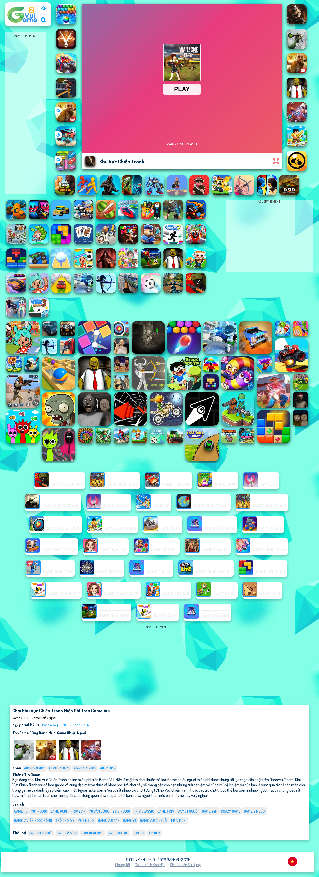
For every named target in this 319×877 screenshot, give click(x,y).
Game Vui (14, 5)
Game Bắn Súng (67, 833)
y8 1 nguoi (39, 811)
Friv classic (143, 811)
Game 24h (209, 811)
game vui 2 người (154, 820)
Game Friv (166, 811)
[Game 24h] (43, 8)
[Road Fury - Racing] (66, 144)
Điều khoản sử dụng (185, 864)
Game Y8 (130, 820)
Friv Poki (178, 820)
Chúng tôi (122, 864)
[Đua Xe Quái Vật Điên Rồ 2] (66, 71)
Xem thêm (154, 833)
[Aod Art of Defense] (66, 47)
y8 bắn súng (99, 811)
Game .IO (20, 811)
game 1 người (188, 811)
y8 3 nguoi (121, 811)
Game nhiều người (44, 718)
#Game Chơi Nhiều (85, 768)
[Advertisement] (26, 113)
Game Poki (58, 811)
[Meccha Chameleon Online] (91, 758)
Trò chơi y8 (64, 820)
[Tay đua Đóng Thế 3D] (66, 96)
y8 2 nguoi (86, 820)
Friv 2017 (78, 811)
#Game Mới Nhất (34, 768)
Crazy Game (230, 811)
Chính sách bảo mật (150, 864)
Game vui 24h (109, 820)
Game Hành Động (92, 833)
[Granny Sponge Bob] (69, 758)
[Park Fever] (66, 169)
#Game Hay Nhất (59, 768)
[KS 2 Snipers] (24, 758)
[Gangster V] (66, 120)
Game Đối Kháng (118, 833)
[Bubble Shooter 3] (66, 22)
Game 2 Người (255, 811)
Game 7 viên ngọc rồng (33, 820)
